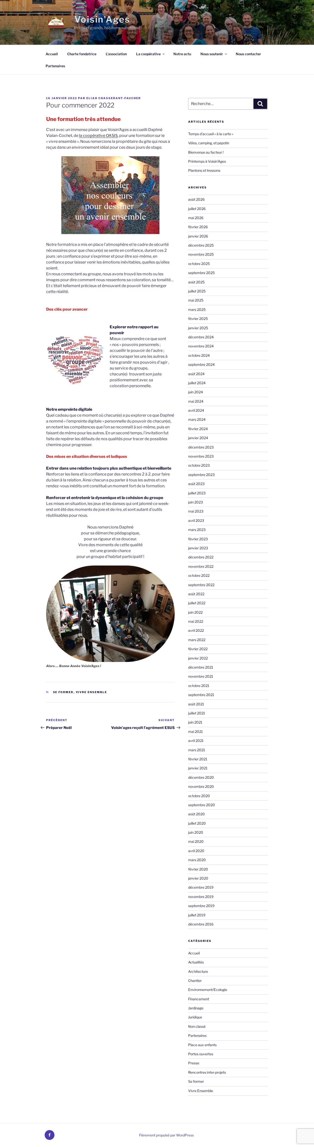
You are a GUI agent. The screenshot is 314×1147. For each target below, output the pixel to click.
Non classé (197, 1026)
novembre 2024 (201, 346)
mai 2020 (196, 841)
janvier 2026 (198, 236)
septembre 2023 (201, 475)
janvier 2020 (198, 878)
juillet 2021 (196, 713)
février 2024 (198, 429)
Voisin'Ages (102, 19)
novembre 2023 (201, 456)
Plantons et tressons (204, 170)
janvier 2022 (198, 658)
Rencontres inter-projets (207, 1072)
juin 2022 (195, 612)
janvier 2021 (198, 768)
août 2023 (196, 484)
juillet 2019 (196, 915)
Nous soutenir (211, 54)
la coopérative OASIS (98, 135)
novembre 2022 (200, 566)
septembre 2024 (201, 364)
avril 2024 (196, 410)
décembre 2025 (201, 245)
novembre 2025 (201, 254)
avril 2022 (196, 630)
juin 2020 (195, 832)
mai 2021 (195, 731)
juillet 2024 (197, 383)
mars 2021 (196, 750)
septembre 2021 (201, 695)
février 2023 (198, 539)
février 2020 (198, 869)
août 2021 (196, 704)
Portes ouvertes (200, 1054)
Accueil (52, 54)
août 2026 (196, 199)
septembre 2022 (201, 585)
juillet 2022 (196, 603)
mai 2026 (195, 218)
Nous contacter (248, 54)
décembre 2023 (201, 447)
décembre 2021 (200, 667)
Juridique (195, 1017)
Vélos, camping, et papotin (208, 143)
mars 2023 (197, 529)
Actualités (196, 962)
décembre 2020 (201, 777)
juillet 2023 (197, 493)
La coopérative (148, 54)
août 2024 (196, 374)
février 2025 (198, 318)
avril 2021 (196, 740)
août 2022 (196, 594)
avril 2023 (196, 520)
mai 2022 (195, 621)
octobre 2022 (198, 575)
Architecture (198, 971)
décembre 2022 (200, 557)
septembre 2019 (201, 906)
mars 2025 (197, 309)
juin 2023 (195, 502)
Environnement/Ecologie (207, 990)
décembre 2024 (201, 337)
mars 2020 (197, 860)
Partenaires (55, 66)
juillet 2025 (197, 291)
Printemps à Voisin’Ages (207, 161)
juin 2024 (195, 392)
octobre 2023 (199, 465)
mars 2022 (196, 640)
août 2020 (196, 814)
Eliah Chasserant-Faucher (113, 98)
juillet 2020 (197, 823)
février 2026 (198, 227)
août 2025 (196, 282)
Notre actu (182, 54)
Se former (63, 692)
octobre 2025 (199, 264)
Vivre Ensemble (91, 692)
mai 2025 (195, 300)
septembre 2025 (201, 273)
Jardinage (195, 1008)
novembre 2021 (200, 676)
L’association (116, 54)
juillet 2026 (197, 209)
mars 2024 (197, 419)
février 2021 (197, 759)
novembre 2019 (200, 897)
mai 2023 (195, 511)
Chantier (195, 980)
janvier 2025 (198, 328)
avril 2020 (196, 851)
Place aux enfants (202, 1045)
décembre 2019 (200, 887)
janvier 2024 (198, 438)
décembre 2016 (200, 924)
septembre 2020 (201, 805)
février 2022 (198, 649)
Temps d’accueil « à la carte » (210, 134)
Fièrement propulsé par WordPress (166, 1135)
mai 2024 (195, 401)
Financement (198, 999)
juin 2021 (195, 722)
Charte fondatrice (81, 54)
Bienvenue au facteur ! (205, 152)
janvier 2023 (198, 548)
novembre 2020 (201, 786)
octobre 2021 (198, 686)
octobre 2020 (199, 796)
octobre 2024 (199, 355)
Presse (193, 1063)
